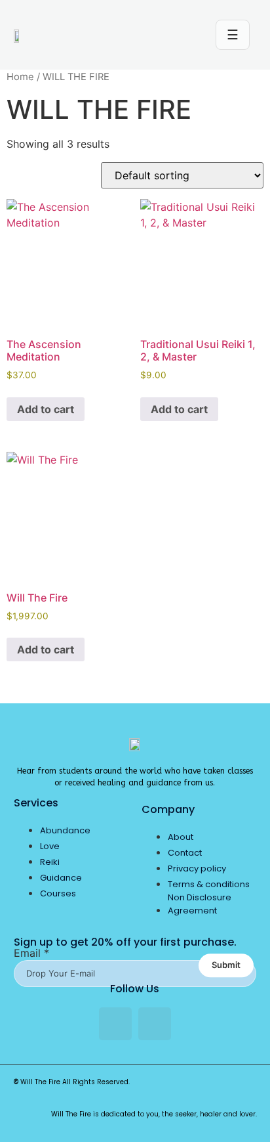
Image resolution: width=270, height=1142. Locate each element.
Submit (226, 965)
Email (31, 953)
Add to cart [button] (45, 409)
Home (20, 77)
